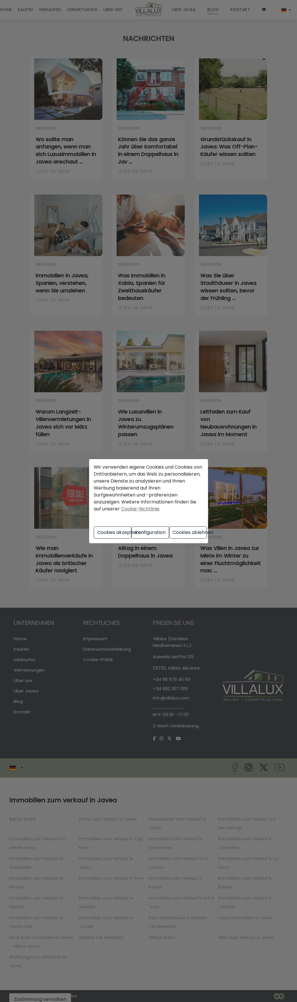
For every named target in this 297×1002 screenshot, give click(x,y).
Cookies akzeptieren (114, 532)
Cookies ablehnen (190, 532)
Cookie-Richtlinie (140, 509)
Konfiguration (150, 532)
